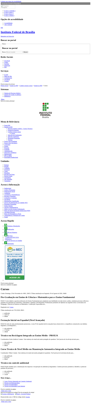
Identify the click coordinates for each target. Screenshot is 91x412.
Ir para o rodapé (9, 15)
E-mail (6, 74)
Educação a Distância (10, 152)
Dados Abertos (8, 206)
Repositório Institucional (11, 157)
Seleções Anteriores (13, 136)
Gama (6, 171)
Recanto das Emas (9, 174)
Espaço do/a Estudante (10, 141)
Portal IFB (7, 125)
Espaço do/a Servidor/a (10, 143)
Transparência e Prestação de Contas (14, 215)
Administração (8, 151)
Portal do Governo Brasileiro (11, 4)
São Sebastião (8, 179)
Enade (6, 217)
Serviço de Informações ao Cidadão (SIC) (16, 202)
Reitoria (6, 165)
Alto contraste (8, 24)
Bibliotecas (7, 96)
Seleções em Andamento (15, 135)
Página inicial (4, 85)
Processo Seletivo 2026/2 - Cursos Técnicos (20, 128)
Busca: (4, 52)
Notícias (10, 140)
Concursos (7, 144)
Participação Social (9, 191)
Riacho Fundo (8, 176)
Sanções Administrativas (11, 207)
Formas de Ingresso (13, 130)
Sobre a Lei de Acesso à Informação (14, 209)
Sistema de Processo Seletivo (12, 93)
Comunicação (8, 78)
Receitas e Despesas (10, 196)
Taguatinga (7, 181)
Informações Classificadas (11, 201)
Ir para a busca (9, 14)
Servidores (7, 199)
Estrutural (7, 169)
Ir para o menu (9, 12)
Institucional (7, 188)
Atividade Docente (9, 212)
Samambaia (7, 177)
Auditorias (7, 193)
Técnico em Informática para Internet (14, 386)
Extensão (6, 149)
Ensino (6, 146)
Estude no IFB (14, 85)
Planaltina (7, 173)
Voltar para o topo (6, 391)
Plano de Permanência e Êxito (12, 214)
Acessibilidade (8, 23)
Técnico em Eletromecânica (12, 383)
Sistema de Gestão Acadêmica (12, 94)
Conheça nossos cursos (25, 85)
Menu (2, 99)
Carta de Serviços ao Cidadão (13, 240)
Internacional (8, 154)
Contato (6, 81)
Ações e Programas (9, 190)
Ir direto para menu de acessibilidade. (11, 1)
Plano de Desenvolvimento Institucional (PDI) (17, 210)
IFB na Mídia (8, 156)
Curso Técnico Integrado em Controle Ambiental (18, 381)
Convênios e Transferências (12, 194)
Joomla (28, 397)
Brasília (6, 166)
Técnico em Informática (11, 384)
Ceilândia (7, 168)
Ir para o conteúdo (10, 11)
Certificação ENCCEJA (12, 237)
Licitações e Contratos (10, 198)
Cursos (11, 307)
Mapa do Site (8, 76)
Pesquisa (6, 148)
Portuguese (4, 7)
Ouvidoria (7, 79)
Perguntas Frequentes (14, 138)
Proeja (13, 133)
